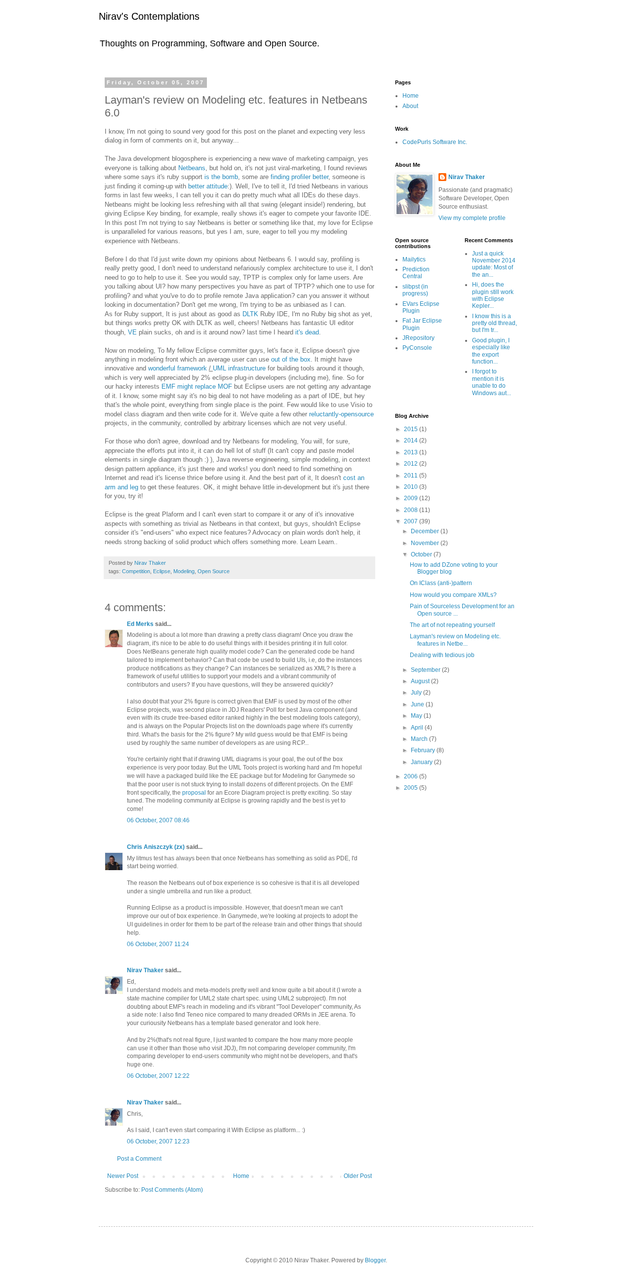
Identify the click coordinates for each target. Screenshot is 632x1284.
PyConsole (417, 347)
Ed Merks (140, 624)
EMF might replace (196, 386)
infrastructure (240, 368)
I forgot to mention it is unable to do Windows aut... (491, 382)
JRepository (418, 337)
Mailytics (414, 259)
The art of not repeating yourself (452, 625)
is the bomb (221, 177)
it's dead (307, 332)
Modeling (184, 571)
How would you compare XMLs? (453, 594)
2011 (411, 475)
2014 (411, 440)
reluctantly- (341, 414)
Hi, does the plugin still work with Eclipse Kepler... (493, 295)
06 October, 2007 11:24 (158, 944)
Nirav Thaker (145, 970)
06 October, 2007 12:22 (158, 1075)
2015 (411, 429)
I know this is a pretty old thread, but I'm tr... (494, 323)
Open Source (214, 571)
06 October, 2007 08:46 (158, 820)
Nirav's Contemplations (149, 16)
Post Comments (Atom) (172, 1189)
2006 (411, 776)
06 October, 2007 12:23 (158, 1141)
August (421, 681)
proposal (194, 792)
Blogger (375, 1260)
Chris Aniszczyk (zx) (156, 847)
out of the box (291, 359)
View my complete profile (472, 218)
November (425, 543)
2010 (411, 486)
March (420, 738)
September (426, 669)
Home (241, 1176)
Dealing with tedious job (442, 655)
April (418, 727)
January (422, 762)
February (423, 750)
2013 (411, 452)
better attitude (208, 186)
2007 (411, 521)
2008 (411, 510)
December (425, 531)
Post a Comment (139, 1158)
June (418, 704)
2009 (411, 498)
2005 (411, 787)
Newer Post (122, 1176)
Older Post (358, 1176)
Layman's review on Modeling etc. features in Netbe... (455, 640)
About (410, 106)
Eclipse (161, 571)
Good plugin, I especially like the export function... (491, 351)
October (422, 554)
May (417, 715)
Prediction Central (416, 273)
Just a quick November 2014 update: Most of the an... (493, 264)
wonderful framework (177, 368)
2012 (411, 463)
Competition (136, 571)
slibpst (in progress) (415, 290)
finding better (299, 177)
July (417, 692)
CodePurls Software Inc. (434, 142)
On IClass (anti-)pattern (441, 583)
